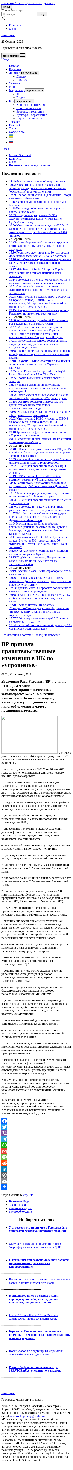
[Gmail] (36, 1151)
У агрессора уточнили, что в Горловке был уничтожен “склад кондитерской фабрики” (38, 1229)
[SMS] (36, 1157)
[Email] (36, 1181)
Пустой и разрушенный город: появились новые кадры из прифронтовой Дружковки (40, 1281)
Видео (20, 97)
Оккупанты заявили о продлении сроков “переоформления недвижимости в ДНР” (35, 1245)
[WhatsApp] (36, 1145)
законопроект (17, 1204)
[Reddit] (36, 1163)
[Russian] (11, 142)
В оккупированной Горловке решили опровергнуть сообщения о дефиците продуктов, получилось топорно (34, 1299)
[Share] (36, 1187)
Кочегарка (8, 35)
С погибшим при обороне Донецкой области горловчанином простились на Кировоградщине (39, 1263)
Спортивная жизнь (28, 108)
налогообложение (20, 1211)
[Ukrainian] (11, 137)
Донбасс (14, 72)
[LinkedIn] (36, 1169)
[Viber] (36, 1133)
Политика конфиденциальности (29, 165)
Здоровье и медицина (30, 111)
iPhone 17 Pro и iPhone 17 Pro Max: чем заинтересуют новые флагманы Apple (33, 1317)
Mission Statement (20, 155)
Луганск (21, 79)
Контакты (15, 25)
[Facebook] (36, 1121)
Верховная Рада (19, 1201)
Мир (12, 86)
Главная (14, 65)
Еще (11, 101)
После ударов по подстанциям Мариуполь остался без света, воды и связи (36, 1352)
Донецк (21, 76)
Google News (17, 131)
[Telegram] (36, 1139)
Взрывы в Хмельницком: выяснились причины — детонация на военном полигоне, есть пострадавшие (39, 1335)
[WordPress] (36, 1175)
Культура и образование (31, 115)
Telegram (14, 121)
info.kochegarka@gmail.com (27, 1416)
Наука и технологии (29, 118)
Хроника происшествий (31, 104)
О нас (12, 28)
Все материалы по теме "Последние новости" (30, 635)
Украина (14, 83)
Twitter (13, 128)
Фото (19, 94)
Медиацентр (17, 90)
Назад (5, 59)
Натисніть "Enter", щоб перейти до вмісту (28, 3)
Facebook (15, 125)
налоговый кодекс (20, 1208)
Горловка (15, 69)
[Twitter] (36, 1127)
